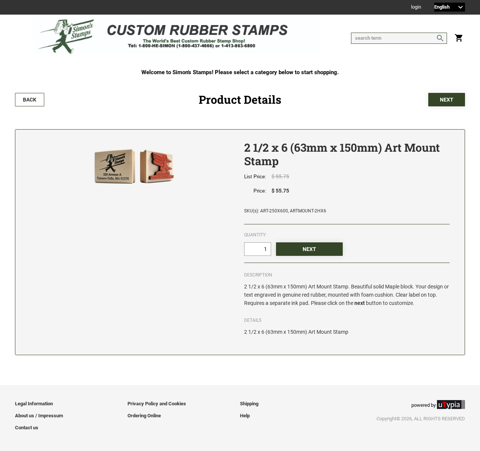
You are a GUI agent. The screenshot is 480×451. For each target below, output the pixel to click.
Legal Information (34, 403)
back (29, 100)
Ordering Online (144, 415)
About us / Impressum (39, 415)
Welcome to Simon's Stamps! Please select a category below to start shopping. (240, 72)
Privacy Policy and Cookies (157, 403)
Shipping (249, 403)
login (416, 7)
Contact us (26, 427)
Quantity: (255, 234)
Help (245, 415)
